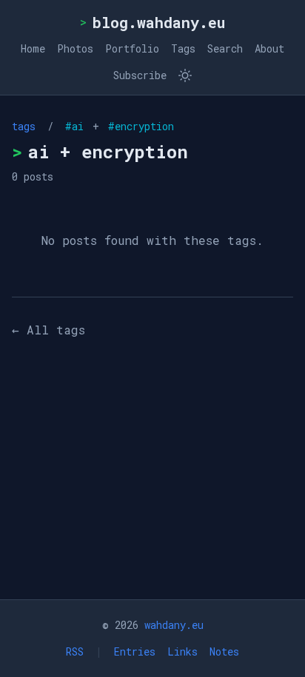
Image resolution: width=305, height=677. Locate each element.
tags (24, 126)
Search (225, 48)
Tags (183, 48)
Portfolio (132, 48)
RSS (75, 651)
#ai (77, 126)
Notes (224, 651)
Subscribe (140, 75)
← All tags (48, 329)
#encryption (138, 126)
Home (33, 48)
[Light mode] (185, 75)
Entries (134, 651)
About (269, 48)
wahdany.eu (174, 625)
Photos (75, 48)
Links (182, 651)
